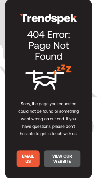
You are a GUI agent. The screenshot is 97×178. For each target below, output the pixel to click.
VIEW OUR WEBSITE (62, 159)
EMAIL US (28, 159)
